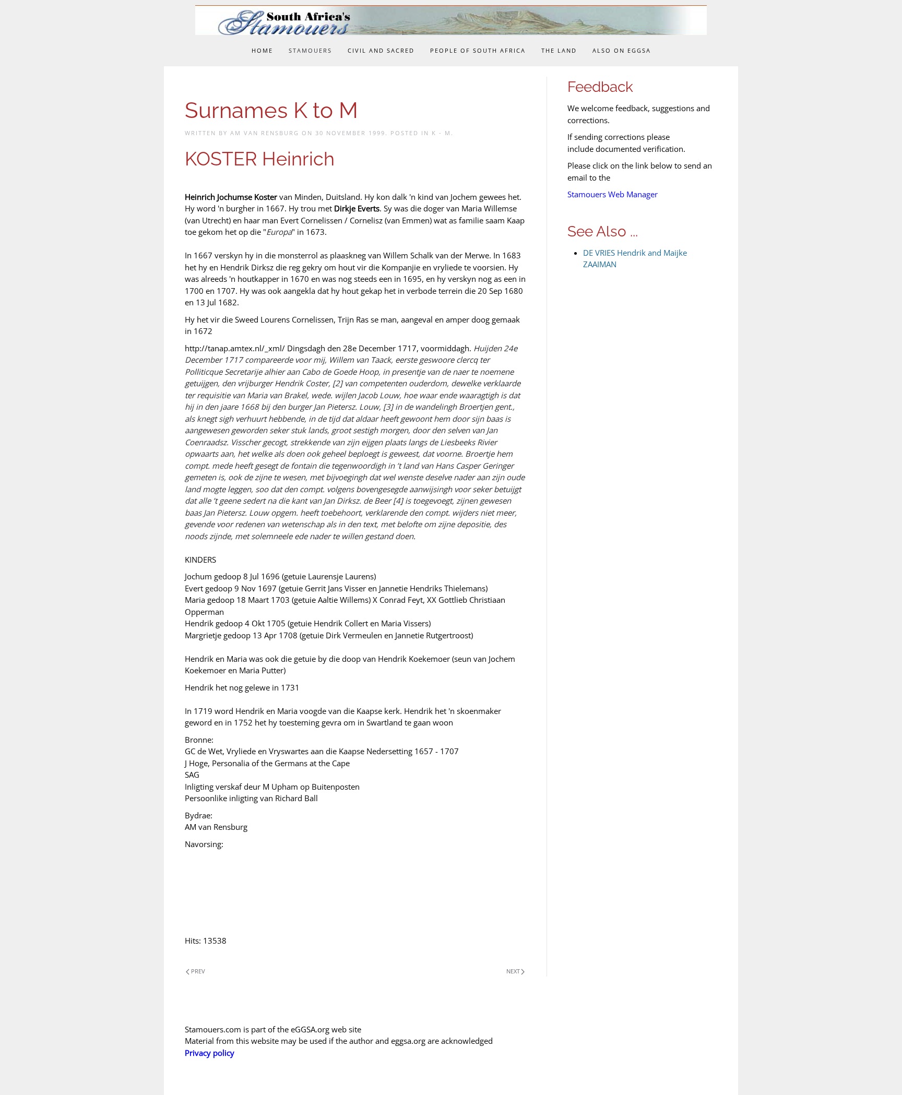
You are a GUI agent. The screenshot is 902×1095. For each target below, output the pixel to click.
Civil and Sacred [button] (381, 50)
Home (262, 50)
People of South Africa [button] (478, 50)
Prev (198, 971)
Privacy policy (209, 1053)
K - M (441, 133)
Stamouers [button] (310, 50)
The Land (559, 50)
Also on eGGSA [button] (621, 50)
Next (513, 971)
